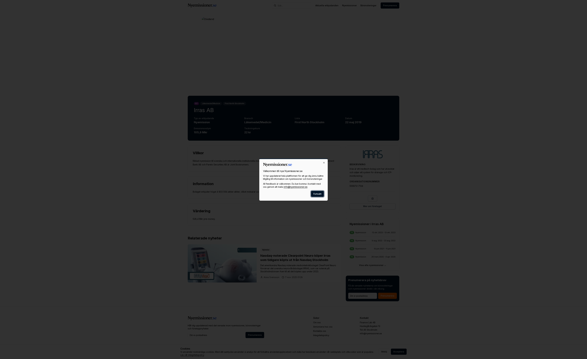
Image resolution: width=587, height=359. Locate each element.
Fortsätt (317, 193)
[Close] (324, 162)
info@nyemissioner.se (295, 186)
